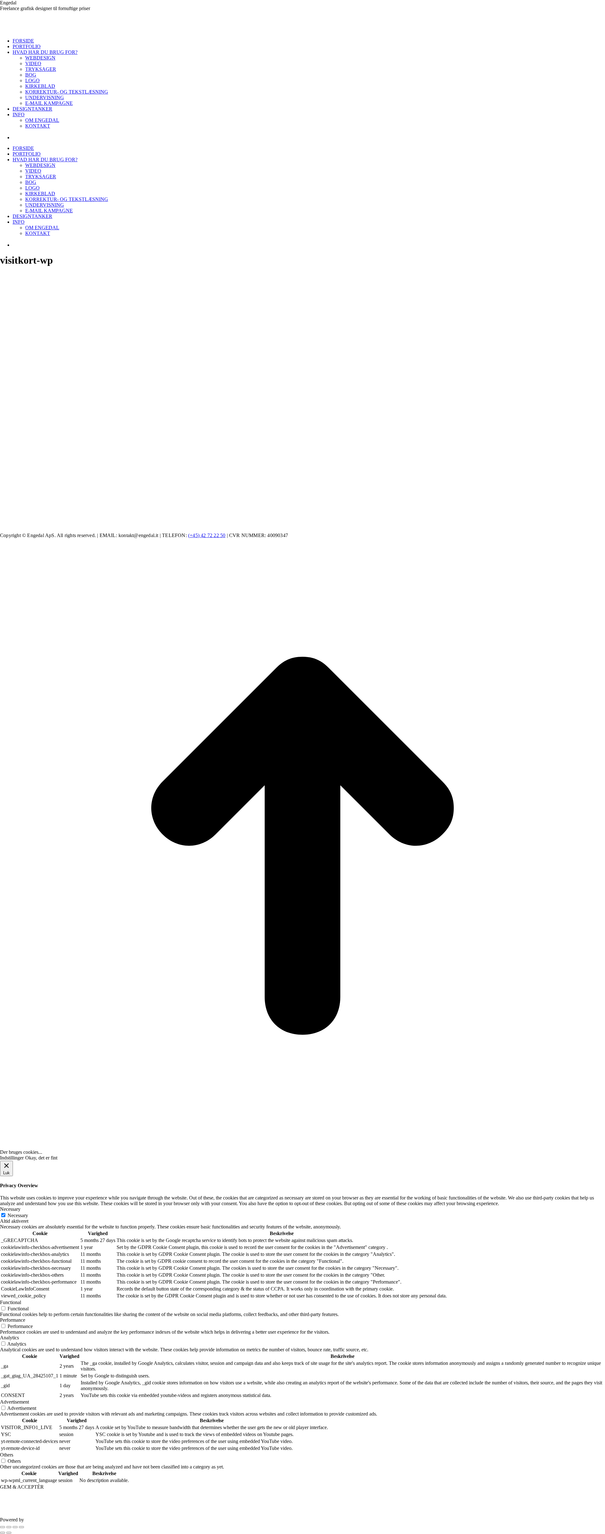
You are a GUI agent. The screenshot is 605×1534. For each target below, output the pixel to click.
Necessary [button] (10, 1209)
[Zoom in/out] (21, 1527)
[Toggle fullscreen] (15, 1527)
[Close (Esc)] (2, 1527)
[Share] (8, 1527)
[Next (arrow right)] (8, 1533)
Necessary (18, 1215)
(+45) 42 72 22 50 (206, 535)
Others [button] (6, 1454)
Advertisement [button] (14, 1402)
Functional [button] (10, 1302)
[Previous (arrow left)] (2, 1533)
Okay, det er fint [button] (41, 1157)
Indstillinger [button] (12, 1157)
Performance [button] (12, 1320)
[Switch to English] (20, 137)
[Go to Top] (302, 1146)
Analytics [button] (9, 1337)
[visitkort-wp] (157, 507)
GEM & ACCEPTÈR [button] (22, 1487)
